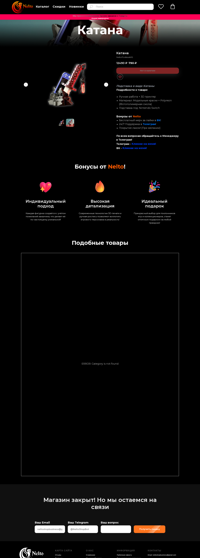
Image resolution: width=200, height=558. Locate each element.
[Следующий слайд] (106, 85)
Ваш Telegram (78, 522)
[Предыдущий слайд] (26, 85)
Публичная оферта (124, 555)
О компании (90, 555)
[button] (42, 7)
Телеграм (149, 124)
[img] (22, 7)
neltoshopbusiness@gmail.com (164, 555)
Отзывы (58, 555)
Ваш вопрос (110, 522)
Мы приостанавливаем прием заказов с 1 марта (100, 16)
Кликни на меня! (144, 143)
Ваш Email (42, 522)
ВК (159, 120)
